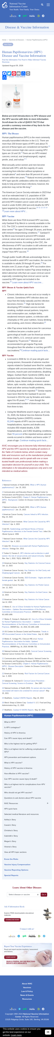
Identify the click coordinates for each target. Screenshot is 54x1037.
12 (3, 578)
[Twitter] (43, 15)
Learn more (16, 1035)
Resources (27, 999)
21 (3, 659)
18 (3, 632)
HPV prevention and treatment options (20, 757)
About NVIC (27, 984)
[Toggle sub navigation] (47, 803)
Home (4, 40)
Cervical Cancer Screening (41, 651)
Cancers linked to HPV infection (36, 514)
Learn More (10, 957)
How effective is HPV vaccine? (16, 773)
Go (43, 894)
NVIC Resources (11, 803)
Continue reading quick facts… (35, 350)
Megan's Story (10, 841)
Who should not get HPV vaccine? (18, 792)
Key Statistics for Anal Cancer (36, 592)
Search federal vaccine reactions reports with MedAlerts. (20, 962)
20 (3, 651)
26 (3, 703)
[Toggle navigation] (48, 4)
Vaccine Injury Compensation (17, 864)
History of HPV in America (14, 733)
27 (3, 710)
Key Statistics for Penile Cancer (37, 585)
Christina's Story (11, 830)
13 (3, 585)
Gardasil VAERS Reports (22, 698)
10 (3, 563)
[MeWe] (32, 936)
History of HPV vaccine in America (18, 768)
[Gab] (25, 15)
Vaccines (27, 987)
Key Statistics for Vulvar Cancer (37, 599)
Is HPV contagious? (12, 727)
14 (3, 592)
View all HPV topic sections (15, 852)
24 (3, 688)
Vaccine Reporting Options (16, 870)
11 (3, 570)
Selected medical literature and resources (21, 814)
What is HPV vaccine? (13, 763)
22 (3, 674)
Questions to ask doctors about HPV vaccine (22, 798)
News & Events (27, 995)
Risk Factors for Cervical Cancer (37, 674)
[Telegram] (19, 15)
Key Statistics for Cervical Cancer (37, 563)
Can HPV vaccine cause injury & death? (20, 779)
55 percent (17, 434)
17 (3, 619)
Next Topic (8, 44)
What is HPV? (10, 722)
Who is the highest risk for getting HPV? (20, 744)
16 (3, 607)
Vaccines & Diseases (16, 40)
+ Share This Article (16, 77)
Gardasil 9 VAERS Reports (23, 710)
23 (3, 681)
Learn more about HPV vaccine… (27, 282)
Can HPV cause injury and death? (18, 738)
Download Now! (12, 920)
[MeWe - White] (32, 15)
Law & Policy (27, 991)
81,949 (10, 421)
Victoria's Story (10, 847)
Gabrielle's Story (11, 836)
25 (3, 698)
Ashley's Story (10, 820)
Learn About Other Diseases (27, 887)
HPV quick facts (10, 809)
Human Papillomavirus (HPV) (18, 715)
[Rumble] (38, 15)
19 (3, 639)
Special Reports (11, 875)
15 (3, 599)
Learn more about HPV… (15, 211)
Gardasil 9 (31, 703)
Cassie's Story (10, 825)
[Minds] (13, 15)
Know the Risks (11, 859)
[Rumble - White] (39, 936)
